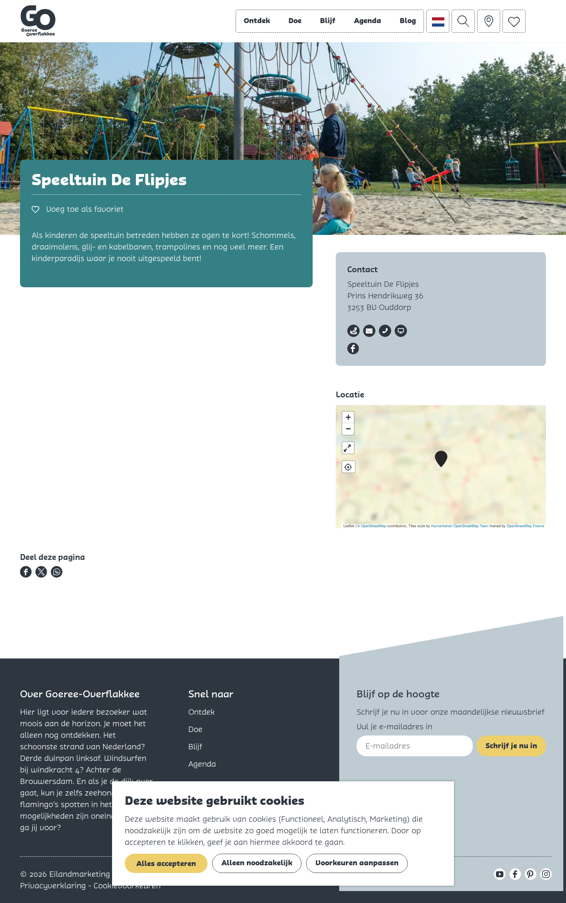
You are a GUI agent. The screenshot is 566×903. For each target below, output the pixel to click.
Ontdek (201, 712)
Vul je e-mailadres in (394, 727)
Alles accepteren (166, 863)
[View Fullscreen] (348, 448)
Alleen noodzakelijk (256, 863)
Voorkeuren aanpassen (357, 863)
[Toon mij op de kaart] (348, 466)
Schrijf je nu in (511, 746)
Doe (195, 729)
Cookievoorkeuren (127, 886)
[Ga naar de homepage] (38, 21)
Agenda (202, 764)
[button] (441, 459)
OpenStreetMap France (525, 525)
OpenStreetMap (373, 525)
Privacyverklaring (54, 886)
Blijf (195, 747)
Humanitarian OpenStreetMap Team (460, 525)
